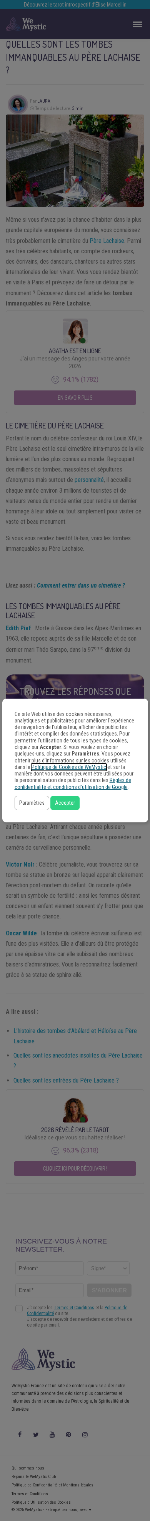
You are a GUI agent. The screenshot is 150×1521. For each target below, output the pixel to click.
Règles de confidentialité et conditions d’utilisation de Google (73, 783)
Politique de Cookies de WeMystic (69, 767)
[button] (32, 803)
